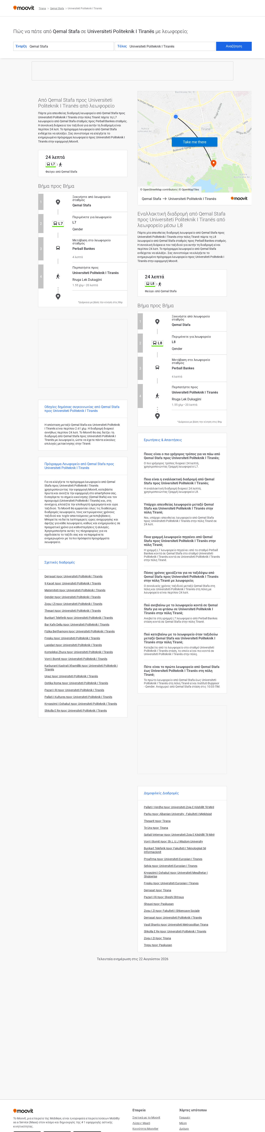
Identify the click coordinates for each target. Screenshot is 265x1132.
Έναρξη (21, 46)
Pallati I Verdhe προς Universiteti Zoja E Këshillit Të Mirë (179, 807)
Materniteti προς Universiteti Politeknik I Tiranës (75, 590)
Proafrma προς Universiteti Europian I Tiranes (173, 859)
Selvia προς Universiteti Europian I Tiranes (170, 866)
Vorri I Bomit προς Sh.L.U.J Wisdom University (173, 841)
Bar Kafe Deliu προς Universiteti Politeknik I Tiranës (77, 624)
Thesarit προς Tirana (157, 821)
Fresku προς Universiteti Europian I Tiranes (171, 883)
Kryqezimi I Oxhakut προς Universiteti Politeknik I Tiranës (81, 703)
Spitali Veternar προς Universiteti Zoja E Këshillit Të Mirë (179, 834)
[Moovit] (23, 8)
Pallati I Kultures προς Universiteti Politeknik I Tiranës (78, 697)
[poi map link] (195, 148)
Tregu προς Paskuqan (158, 945)
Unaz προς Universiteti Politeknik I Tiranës (71, 676)
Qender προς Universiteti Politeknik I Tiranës (73, 597)
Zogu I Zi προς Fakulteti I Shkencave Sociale (172, 910)
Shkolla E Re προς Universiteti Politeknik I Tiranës (76, 710)
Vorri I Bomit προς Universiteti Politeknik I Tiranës (76, 659)
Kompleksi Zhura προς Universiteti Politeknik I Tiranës (79, 652)
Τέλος (122, 46)
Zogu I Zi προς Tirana (157, 938)
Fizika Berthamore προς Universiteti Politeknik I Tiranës (80, 631)
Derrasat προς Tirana (157, 890)
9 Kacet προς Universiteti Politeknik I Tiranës (73, 583)
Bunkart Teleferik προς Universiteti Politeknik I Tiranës (79, 617)
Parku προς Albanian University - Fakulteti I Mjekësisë (178, 814)
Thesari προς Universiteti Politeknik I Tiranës (73, 610)
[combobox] (71, 46)
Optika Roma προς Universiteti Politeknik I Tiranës (76, 683)
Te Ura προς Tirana (156, 827)
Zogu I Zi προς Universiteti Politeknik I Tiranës (73, 603)
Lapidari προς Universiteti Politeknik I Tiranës (73, 645)
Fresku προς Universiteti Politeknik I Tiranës (72, 638)
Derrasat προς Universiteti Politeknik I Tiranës (73, 576)
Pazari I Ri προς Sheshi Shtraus (164, 897)
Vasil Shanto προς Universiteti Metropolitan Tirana (176, 924)
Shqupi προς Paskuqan (159, 904)
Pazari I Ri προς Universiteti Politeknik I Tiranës (74, 690)
